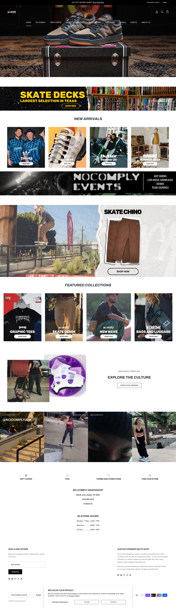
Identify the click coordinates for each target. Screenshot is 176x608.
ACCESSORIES (95, 22)
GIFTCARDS (110, 22)
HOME (28, 22)
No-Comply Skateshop (19, 601)
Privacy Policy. (74, 596)
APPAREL (80, 22)
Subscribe (15, 572)
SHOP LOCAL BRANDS (129, 385)
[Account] (156, 11)
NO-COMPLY (41, 22)
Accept (86, 602)
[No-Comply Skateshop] (11, 11)
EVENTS (134, 22)
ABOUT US (146, 22)
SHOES (69, 22)
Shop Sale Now (98, 2)
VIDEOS (123, 22)
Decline (113, 602)
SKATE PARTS (55, 22)
